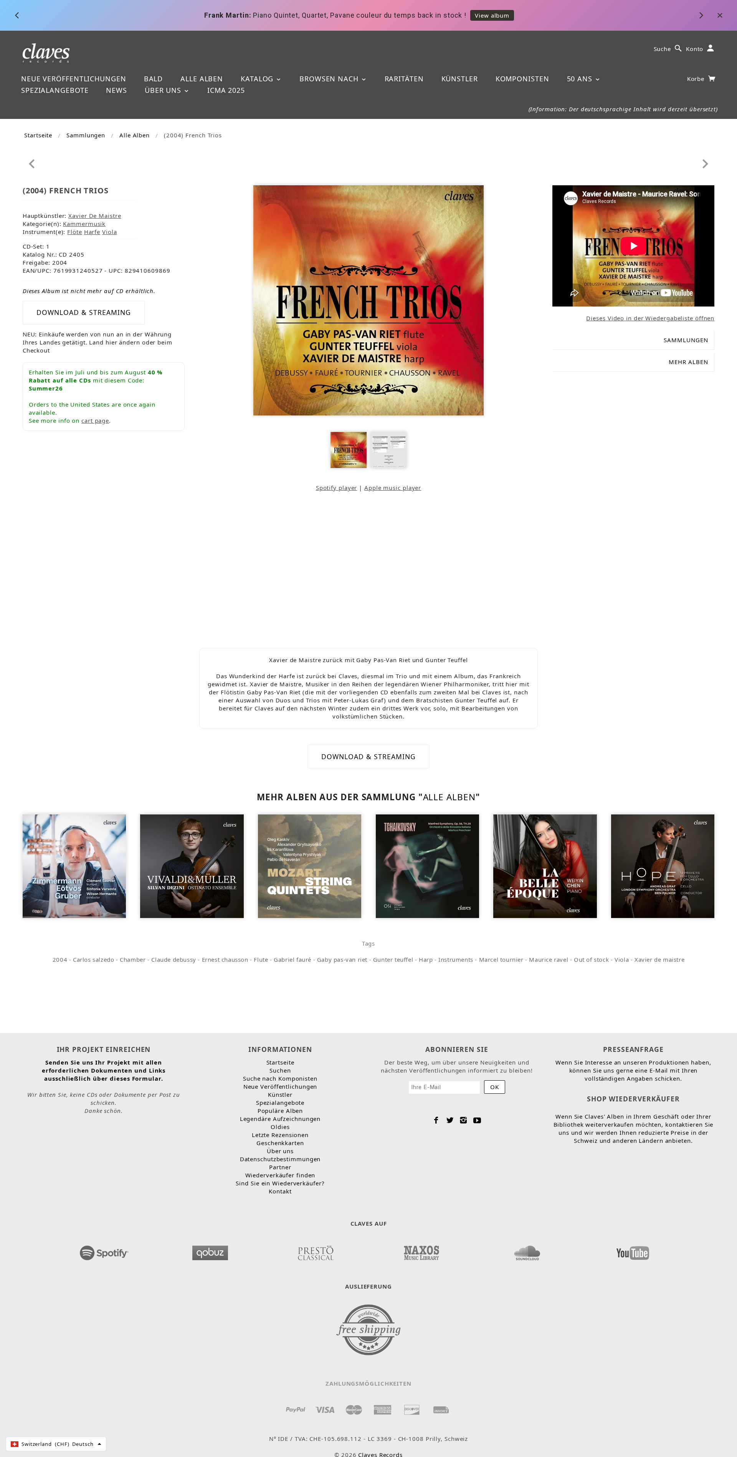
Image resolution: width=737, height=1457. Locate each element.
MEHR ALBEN (688, 362)
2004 (60, 959)
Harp (426, 959)
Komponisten (522, 78)
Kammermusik (84, 223)
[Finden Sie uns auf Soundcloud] (527, 1250)
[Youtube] (477, 1120)
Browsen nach (330, 78)
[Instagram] (463, 1120)
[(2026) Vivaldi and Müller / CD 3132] (191, 865)
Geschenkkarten (280, 1143)
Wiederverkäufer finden (280, 1175)
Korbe (696, 78)
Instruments (455, 959)
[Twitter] (450, 1120)
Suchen (280, 1070)
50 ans (581, 78)
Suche (662, 49)
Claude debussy (173, 959)
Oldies (280, 1127)
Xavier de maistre (659, 959)
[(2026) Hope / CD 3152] (662, 865)
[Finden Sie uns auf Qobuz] (210, 1250)
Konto (695, 49)
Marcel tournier (501, 959)
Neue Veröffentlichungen (73, 78)
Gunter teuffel (393, 959)
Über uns (164, 90)
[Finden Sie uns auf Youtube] (632, 1250)
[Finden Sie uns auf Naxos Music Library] (421, 1250)
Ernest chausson (225, 959)
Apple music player (392, 487)
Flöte (74, 232)
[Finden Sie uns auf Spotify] (104, 1250)
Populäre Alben (280, 1110)
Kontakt (280, 1191)
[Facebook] (436, 1120)
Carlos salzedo (93, 959)
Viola (109, 232)
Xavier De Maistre (94, 215)
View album (492, 15)
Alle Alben (201, 78)
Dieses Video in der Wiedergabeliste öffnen (650, 318)
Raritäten (404, 78)
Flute (261, 959)
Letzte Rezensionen (280, 1135)
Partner (280, 1167)
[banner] (46, 52)
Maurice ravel (548, 959)
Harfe (92, 232)
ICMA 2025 (226, 90)
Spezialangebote (55, 90)
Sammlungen (85, 135)
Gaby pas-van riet (342, 959)
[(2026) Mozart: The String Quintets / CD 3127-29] (309, 865)
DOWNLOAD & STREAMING (83, 312)
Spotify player (336, 487)
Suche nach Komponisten (280, 1078)
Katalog (258, 78)
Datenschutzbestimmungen (280, 1159)
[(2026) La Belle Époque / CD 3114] (545, 865)
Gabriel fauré (292, 959)
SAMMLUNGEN (686, 340)
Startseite (38, 135)
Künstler (459, 78)
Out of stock (591, 959)
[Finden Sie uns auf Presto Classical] (315, 1250)
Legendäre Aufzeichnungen (280, 1118)
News (116, 90)
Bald (153, 78)
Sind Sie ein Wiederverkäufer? (280, 1183)
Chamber (132, 959)
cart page (95, 420)
